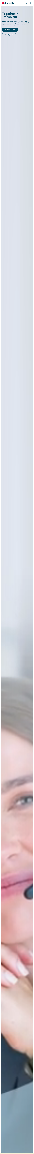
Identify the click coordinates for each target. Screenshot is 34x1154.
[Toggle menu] (30, 3)
